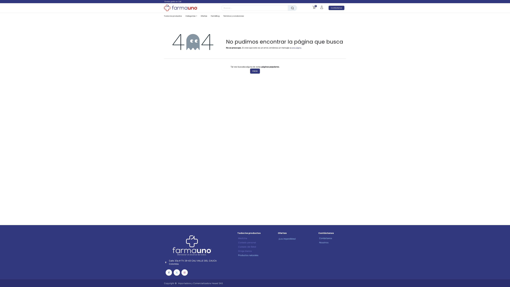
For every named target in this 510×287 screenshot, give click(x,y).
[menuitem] (174, 16)
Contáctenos (336, 8)
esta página (296, 48)
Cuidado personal (246, 242)
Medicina (242, 238)
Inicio (255, 71)
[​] (169, 272)
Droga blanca (244, 251)
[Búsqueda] (292, 8)
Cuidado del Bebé (246, 246)
